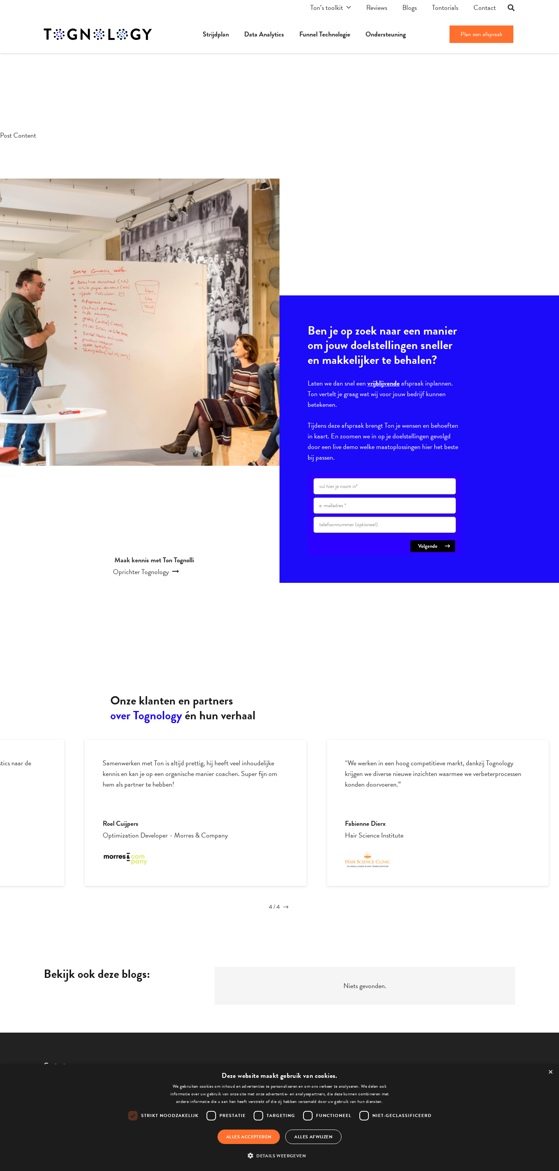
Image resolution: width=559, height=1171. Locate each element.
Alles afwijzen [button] (313, 1136)
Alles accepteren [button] (248, 1136)
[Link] (98, 34)
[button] (279, 1156)
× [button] (550, 1072)
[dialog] (279, 1117)
